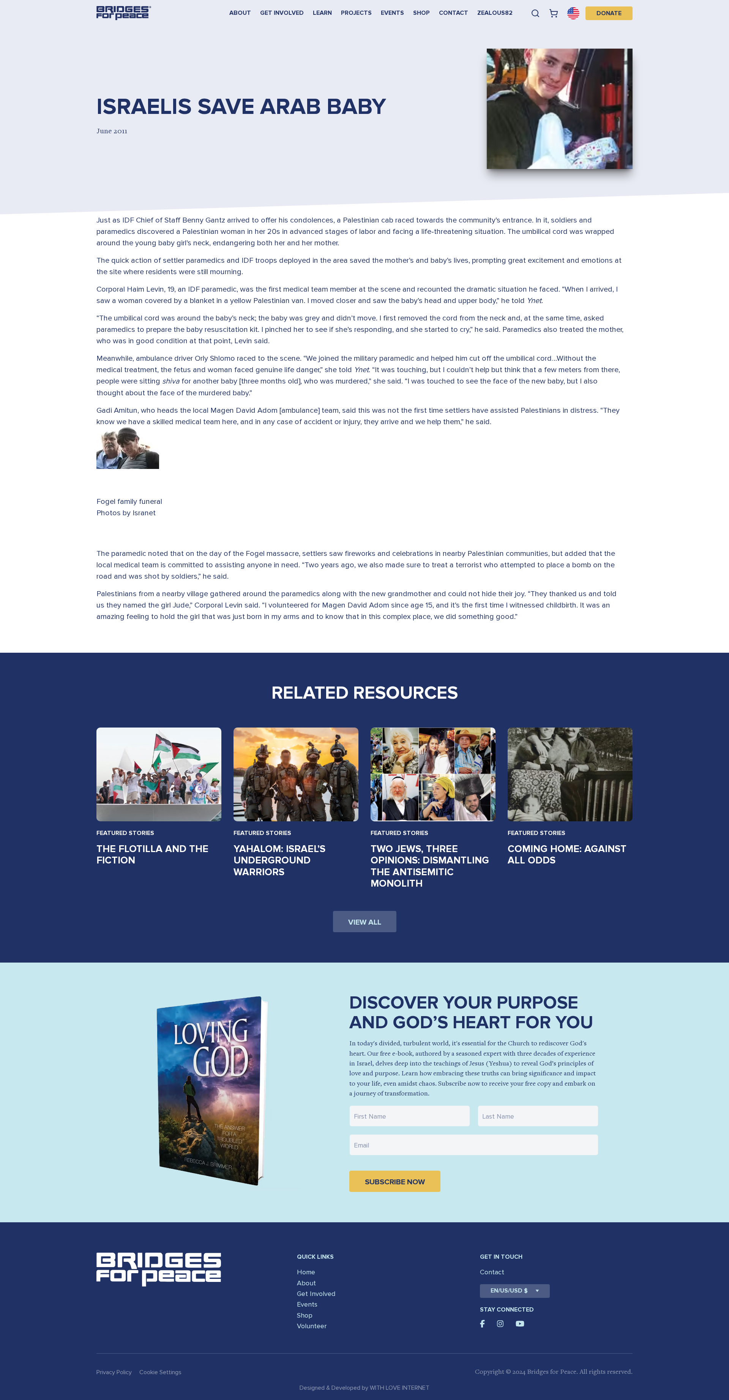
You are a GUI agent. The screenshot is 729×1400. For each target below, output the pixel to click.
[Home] (123, 13)
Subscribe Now (395, 1182)
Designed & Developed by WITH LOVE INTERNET (364, 1388)
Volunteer (312, 1326)
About (240, 13)
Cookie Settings (160, 1372)
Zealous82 (495, 13)
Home (306, 1272)
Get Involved (282, 13)
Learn (322, 13)
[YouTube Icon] (520, 1323)
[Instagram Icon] (500, 1323)
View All (364, 922)
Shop (421, 13)
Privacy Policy (114, 1372)
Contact (453, 13)
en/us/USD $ (509, 1290)
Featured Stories (125, 833)
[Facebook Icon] (482, 1323)
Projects (356, 13)
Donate (609, 13)
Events (392, 13)
